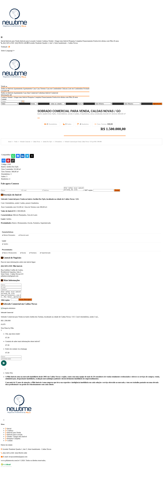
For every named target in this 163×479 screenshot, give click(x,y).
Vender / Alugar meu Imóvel (58, 41)
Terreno (43, 89)
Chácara (65, 89)
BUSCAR (158, 104)
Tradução (4, 47)
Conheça (45, 41)
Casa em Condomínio (53, 89)
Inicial (3, 41)
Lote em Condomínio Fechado (78, 89)
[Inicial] (15, 33)
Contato (38, 41)
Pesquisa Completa (75, 41)
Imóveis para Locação (27, 41)
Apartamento (18, 89)
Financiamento (87, 41)
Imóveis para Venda (13, 41)
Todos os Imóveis (7, 89)
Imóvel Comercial (51, 93)
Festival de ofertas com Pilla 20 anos (106, 41)
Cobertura (41, 93)
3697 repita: (88, 190)
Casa (34, 89)
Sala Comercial (32, 93)
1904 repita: (5, 300)
